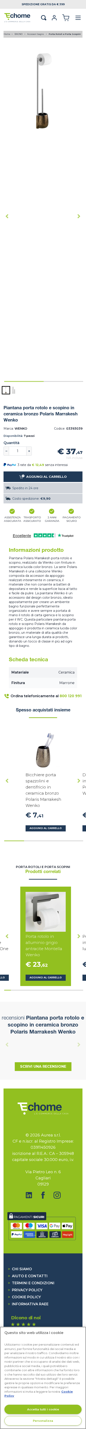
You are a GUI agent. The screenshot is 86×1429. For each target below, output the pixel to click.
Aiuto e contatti (28, 1276)
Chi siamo (20, 1269)
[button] (6, 390)
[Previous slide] (7, 1044)
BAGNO (19, 34)
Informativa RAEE (28, 1304)
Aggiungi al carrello (46, 828)
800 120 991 (71, 696)
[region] (43, 1378)
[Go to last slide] (7, 216)
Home (7, 34)
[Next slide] (78, 216)
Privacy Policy (25, 1290)
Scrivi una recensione (43, 1066)
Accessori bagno (36, 34)
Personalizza (43, 1420)
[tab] (24, 381)
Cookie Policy (24, 1297)
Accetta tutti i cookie (43, 1409)
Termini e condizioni (31, 1283)
